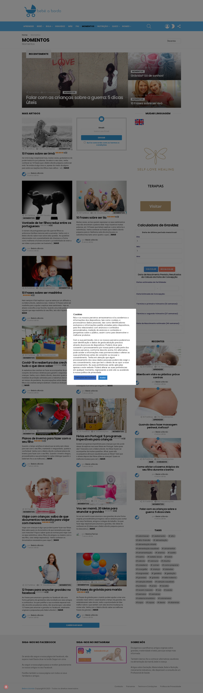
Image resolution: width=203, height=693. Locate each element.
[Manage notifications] (6, 687)
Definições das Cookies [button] (85, 378)
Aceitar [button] (103, 378)
